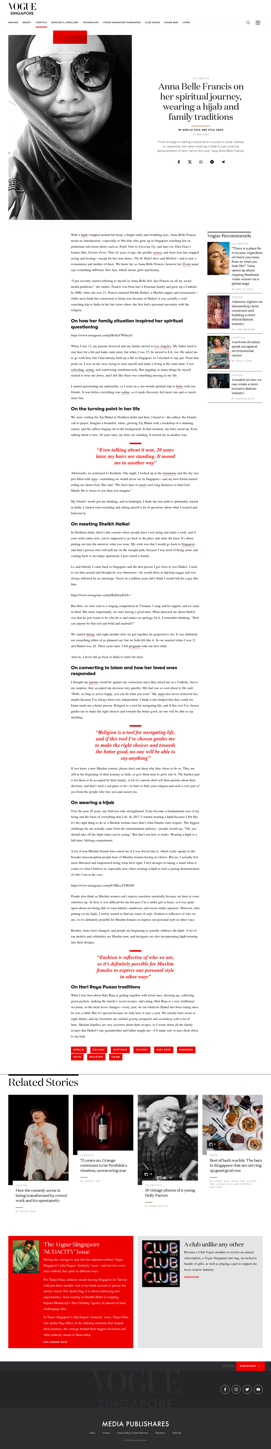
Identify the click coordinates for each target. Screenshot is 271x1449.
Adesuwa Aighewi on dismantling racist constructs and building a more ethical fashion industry (247, 312)
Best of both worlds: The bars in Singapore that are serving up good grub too (236, 1165)
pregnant (134, 646)
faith (77, 1057)
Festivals (120, 1049)
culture (142, 1049)
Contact (106, 1433)
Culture (21, 1185)
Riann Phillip (158, 1206)
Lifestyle (238, 337)
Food (214, 1155)
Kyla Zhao (216, 130)
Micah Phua (28, 1211)
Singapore (188, 544)
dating (90, 634)
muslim (78, 1049)
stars (94, 479)
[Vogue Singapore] (22, 9)
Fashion (237, 297)
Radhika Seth (245, 398)
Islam (116, 1057)
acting (90, 369)
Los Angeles (162, 346)
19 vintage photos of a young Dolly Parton (170, 1192)
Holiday (99, 1049)
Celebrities (201, 78)
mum (161, 693)
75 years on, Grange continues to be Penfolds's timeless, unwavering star (103, 1165)
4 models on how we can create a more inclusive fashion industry (247, 386)
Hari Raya (164, 1049)
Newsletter (160, 1433)
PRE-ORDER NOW (55, 1342)
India (179, 386)
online (125, 392)
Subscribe (191, 1277)
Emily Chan (244, 361)
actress (157, 252)
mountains (169, 473)
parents (94, 682)
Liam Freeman (245, 329)
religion (96, 1057)
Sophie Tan (92, 1181)
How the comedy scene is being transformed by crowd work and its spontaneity (41, 1195)
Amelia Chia (192, 130)
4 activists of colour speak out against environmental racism (246, 348)
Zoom (187, 264)
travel (142, 484)
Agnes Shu (221, 1181)
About (92, 1433)
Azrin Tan (238, 1181)
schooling (77, 369)
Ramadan (186, 1049)
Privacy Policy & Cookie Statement (132, 1433)
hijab (84, 234)
